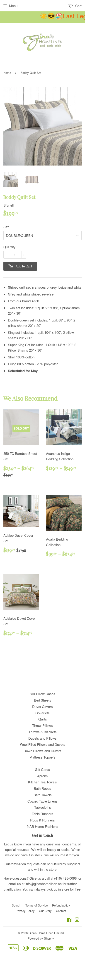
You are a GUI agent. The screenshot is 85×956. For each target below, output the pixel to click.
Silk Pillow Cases (42, 693)
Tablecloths (42, 807)
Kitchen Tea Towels (42, 782)
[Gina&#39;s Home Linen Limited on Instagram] (77, 920)
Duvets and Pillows (42, 738)
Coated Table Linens (42, 801)
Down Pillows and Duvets (42, 750)
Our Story (45, 911)
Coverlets (42, 712)
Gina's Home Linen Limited (46, 933)
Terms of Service (36, 905)
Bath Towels (43, 794)
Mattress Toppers (42, 757)
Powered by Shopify (41, 938)
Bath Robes (42, 788)
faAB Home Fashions (42, 826)
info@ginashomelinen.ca (43, 883)
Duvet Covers (42, 706)
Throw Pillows (42, 725)
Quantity (9, 247)
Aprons (42, 775)
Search (16, 905)
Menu (13, 5)
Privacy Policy (25, 911)
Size (6, 227)
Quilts (42, 719)
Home (7, 72)
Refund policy (61, 905)
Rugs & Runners (42, 820)
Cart (78, 5)
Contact (61, 911)
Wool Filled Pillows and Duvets (42, 744)
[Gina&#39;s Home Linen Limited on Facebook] (69, 920)
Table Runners (42, 813)
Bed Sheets (42, 700)
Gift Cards (42, 769)
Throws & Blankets (43, 731)
